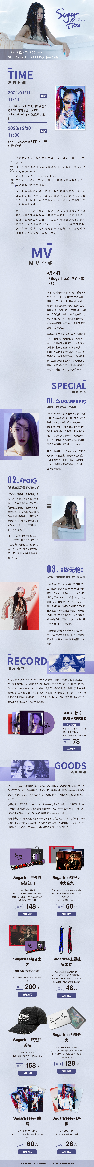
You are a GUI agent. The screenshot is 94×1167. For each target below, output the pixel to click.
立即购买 (71, 748)
